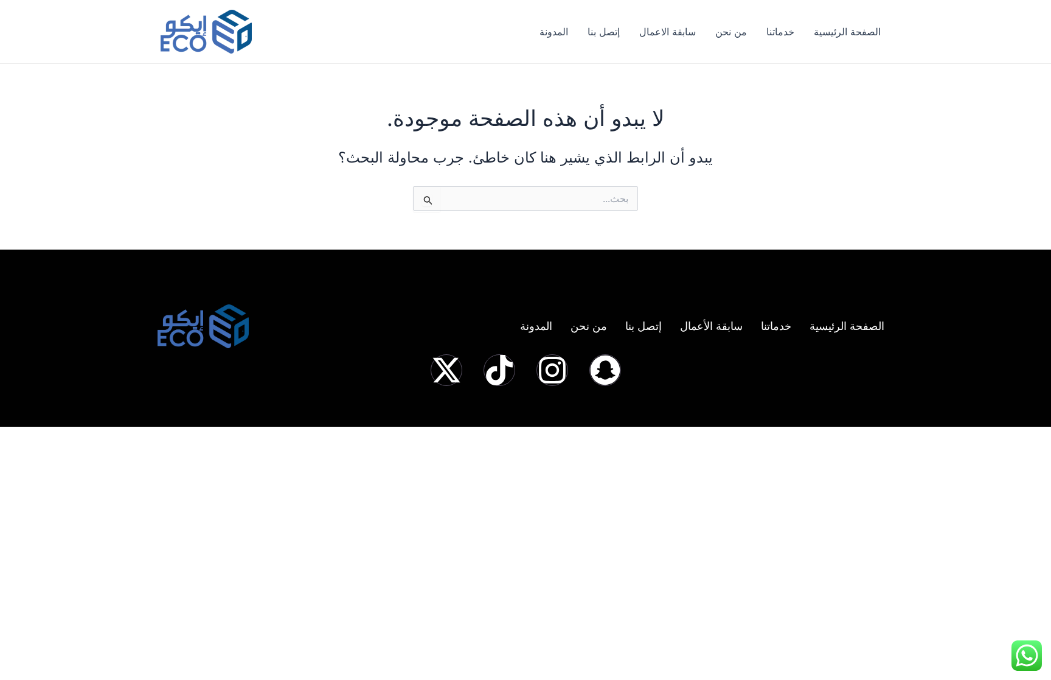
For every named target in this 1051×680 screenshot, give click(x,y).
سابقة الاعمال (667, 32)
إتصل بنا (604, 32)
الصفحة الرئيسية (847, 32)
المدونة (553, 32)
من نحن (731, 32)
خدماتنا (780, 32)
